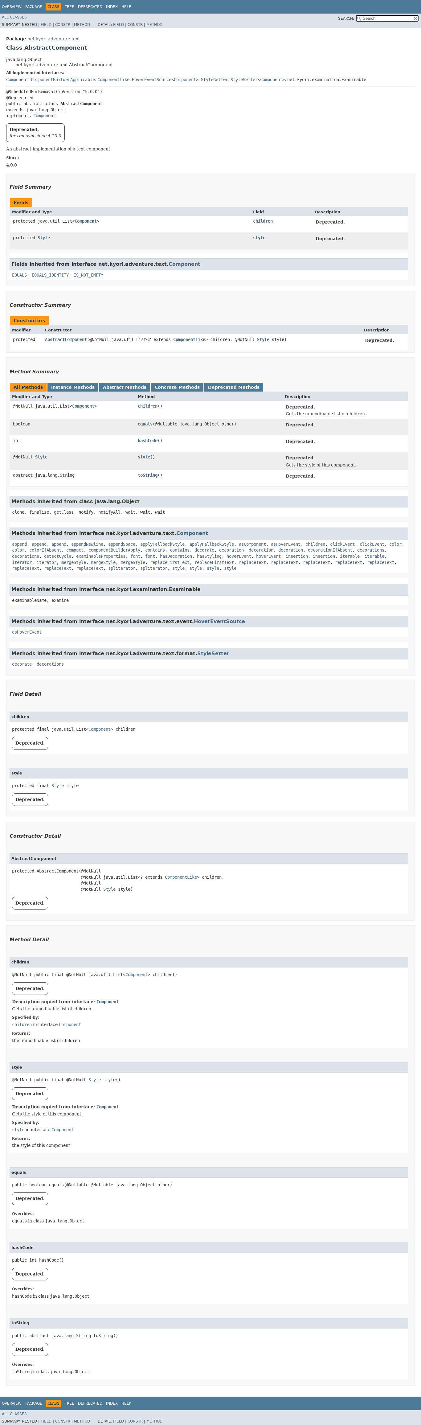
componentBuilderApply (114, 550)
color (395, 544)
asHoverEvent (285, 544)
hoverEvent (239, 556)
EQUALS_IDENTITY (50, 275)
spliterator (121, 568)
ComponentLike (113, 79)
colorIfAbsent (45, 550)
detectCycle (57, 556)
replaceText (252, 562)
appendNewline (87, 544)
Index (112, 7)
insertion (297, 556)
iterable (350, 556)
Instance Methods (73, 387)
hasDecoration (176, 556)
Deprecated (90, 7)
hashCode (147, 440)
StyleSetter (244, 79)
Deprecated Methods (234, 387)
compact (75, 550)
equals (145, 423)
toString (147, 475)
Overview (12, 7)
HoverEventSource (151, 79)
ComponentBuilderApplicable (63, 79)
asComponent (252, 544)
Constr (62, 25)
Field (46, 25)
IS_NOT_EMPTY (88, 275)
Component (17, 79)
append (19, 544)
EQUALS (19, 275)
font (135, 556)
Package (33, 7)
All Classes (14, 17)
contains (155, 550)
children (263, 221)
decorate (204, 550)
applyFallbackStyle (162, 544)
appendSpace (121, 544)
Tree (69, 7)
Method (82, 25)
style (259, 237)
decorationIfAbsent (330, 550)
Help (126, 7)
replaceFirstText (170, 562)
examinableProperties (100, 556)
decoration (231, 550)
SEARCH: (346, 18)
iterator (22, 562)
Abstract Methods (124, 387)
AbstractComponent (66, 339)
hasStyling (209, 556)
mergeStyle (73, 562)
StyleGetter (214, 79)
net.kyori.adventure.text (53, 38)
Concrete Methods (177, 387)
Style (44, 237)
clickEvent (342, 544)
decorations (370, 550)
